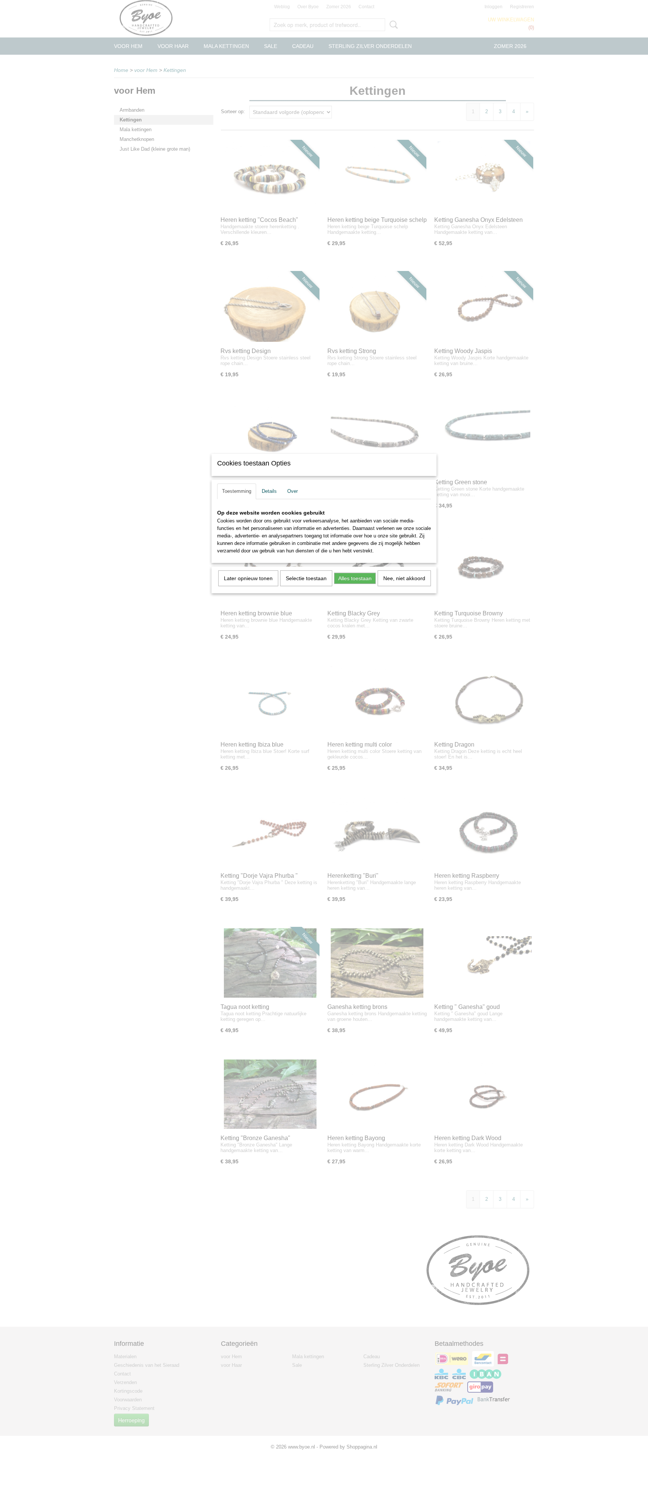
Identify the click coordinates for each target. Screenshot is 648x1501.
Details (269, 491)
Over (292, 491)
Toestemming (236, 491)
